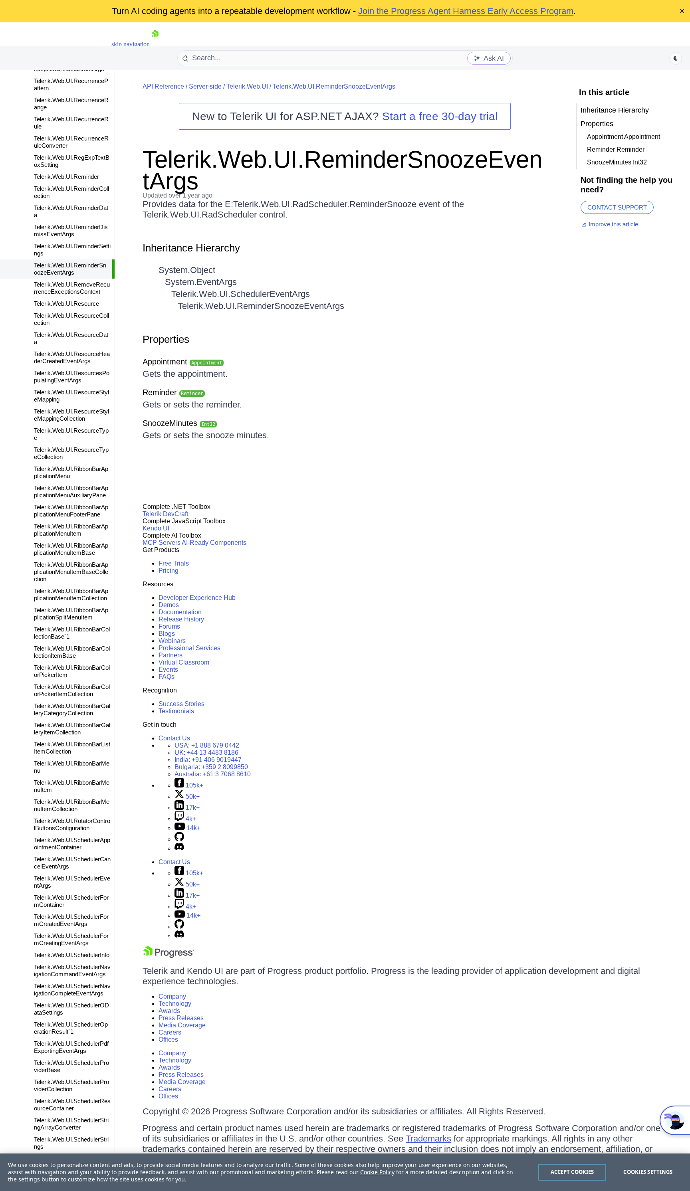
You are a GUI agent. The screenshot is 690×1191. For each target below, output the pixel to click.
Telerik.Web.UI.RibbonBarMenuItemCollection (71, 805)
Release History (181, 619)
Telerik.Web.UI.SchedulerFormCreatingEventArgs (71, 939)
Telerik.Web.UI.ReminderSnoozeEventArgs (70, 269)
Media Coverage (182, 1025)
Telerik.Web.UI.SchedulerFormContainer (71, 901)
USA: (206, 745)
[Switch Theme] (675, 58)
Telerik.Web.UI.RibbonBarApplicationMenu (71, 472)
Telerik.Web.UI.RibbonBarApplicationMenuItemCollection (71, 594)
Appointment (182, 361)
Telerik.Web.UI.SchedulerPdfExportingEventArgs (71, 1047)
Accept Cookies (572, 1171)
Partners (170, 655)
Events (168, 669)
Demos (169, 604)
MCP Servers (161, 542)
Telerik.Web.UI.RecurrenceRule (71, 123)
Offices (168, 1039)
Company (172, 996)
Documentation (180, 612)
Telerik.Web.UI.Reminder (66, 176)
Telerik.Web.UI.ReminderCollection (71, 192)
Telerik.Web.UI (247, 86)
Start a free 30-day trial (440, 116)
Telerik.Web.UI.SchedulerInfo (71, 955)
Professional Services (189, 648)
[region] (345, 1172)
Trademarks (428, 1139)
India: (208, 759)
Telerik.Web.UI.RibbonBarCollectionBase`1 (72, 633)
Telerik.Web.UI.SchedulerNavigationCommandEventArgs (72, 970)
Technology (175, 1003)
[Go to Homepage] (155, 44)
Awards (169, 1010)
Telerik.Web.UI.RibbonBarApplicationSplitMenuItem (71, 614)
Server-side (205, 86)
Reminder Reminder (615, 149)
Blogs (167, 633)
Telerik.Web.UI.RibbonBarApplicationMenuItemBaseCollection (71, 571)
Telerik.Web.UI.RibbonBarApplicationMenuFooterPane (71, 511)
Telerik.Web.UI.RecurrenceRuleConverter (71, 142)
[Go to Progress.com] (168, 955)
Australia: (212, 774)
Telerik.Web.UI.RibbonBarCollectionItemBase (72, 652)
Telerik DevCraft (165, 513)
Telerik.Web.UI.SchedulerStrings (71, 1143)
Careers (170, 1032)
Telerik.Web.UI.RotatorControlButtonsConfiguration (72, 824)
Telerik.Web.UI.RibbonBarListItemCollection (72, 748)
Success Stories (181, 703)
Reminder (173, 392)
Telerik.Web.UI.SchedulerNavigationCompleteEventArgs (72, 990)
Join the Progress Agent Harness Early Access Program (465, 11)
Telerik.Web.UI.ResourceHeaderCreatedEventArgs (72, 357)
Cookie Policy (377, 1172)
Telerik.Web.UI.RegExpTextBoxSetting (71, 161)
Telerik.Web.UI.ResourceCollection (71, 319)
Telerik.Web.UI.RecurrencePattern (71, 84)
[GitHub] (179, 839)
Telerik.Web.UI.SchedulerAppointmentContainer (72, 844)
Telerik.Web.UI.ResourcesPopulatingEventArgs (71, 377)
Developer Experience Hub (197, 597)
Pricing (168, 570)
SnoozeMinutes (179, 423)
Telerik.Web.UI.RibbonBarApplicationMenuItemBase (71, 549)
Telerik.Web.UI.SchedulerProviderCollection (71, 1085)
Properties (166, 339)
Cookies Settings (647, 1171)
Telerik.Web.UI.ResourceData (71, 338)
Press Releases (181, 1018)
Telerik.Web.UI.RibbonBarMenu (71, 767)
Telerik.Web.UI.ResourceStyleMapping (71, 396)
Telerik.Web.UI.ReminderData (71, 211)
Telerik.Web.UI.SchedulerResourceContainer (72, 1105)
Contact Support (617, 207)
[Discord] (179, 848)
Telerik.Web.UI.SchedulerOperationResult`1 (71, 1028)
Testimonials (176, 711)
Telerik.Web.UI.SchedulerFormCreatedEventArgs (71, 920)
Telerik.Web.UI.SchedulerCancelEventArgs (72, 863)
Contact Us (174, 738)
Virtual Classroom (184, 662)
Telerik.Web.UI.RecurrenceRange (71, 104)
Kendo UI (156, 528)
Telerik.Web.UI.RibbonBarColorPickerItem (72, 671)
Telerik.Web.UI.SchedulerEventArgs (72, 882)
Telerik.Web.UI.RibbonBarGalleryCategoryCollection (72, 709)
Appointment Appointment (623, 136)
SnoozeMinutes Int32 (617, 162)
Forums (169, 626)
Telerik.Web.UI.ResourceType (71, 434)
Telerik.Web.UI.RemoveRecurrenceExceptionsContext (72, 288)
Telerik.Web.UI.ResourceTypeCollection (71, 453)
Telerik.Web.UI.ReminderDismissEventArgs (71, 230)
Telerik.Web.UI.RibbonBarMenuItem (71, 786)
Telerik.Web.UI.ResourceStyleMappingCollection (71, 415)
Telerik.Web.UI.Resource (66, 303)
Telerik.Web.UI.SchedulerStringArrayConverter (71, 1124)
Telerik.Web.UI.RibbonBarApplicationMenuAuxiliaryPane (71, 492)
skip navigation (130, 44)
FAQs (166, 676)
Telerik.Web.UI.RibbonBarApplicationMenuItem (71, 530)
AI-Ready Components (214, 542)
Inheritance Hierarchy (191, 248)
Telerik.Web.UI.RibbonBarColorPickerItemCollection (72, 690)
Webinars (172, 640)
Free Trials (174, 563)
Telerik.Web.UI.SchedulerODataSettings (71, 1009)
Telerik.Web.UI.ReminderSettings (72, 250)
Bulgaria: (211, 767)
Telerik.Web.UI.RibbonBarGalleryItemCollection (72, 729)
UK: (206, 752)
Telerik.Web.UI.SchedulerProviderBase (71, 1066)
